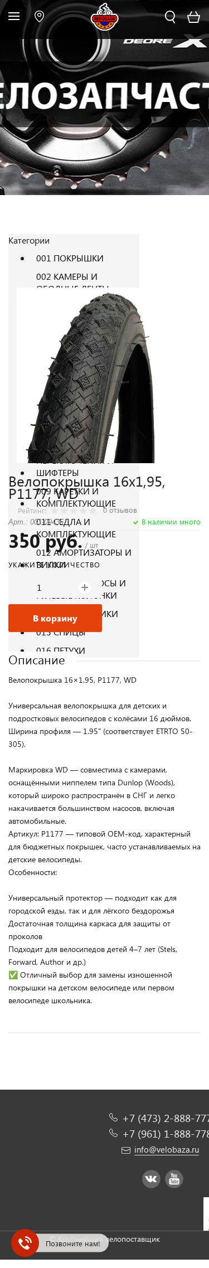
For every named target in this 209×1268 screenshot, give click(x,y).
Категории (29, 240)
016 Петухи (60, 650)
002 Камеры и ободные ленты (72, 282)
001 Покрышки (70, 258)
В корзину (55, 618)
